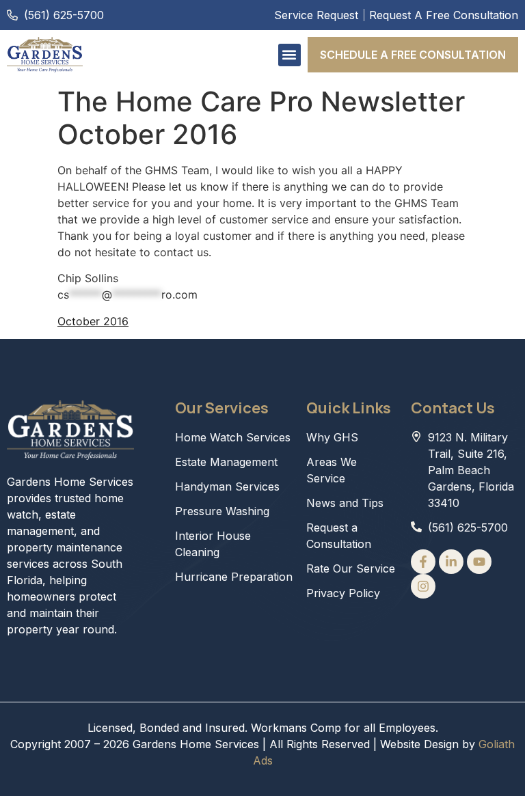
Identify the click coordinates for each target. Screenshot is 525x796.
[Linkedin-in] (451, 561)
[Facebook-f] (423, 561)
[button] (289, 55)
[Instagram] (423, 586)
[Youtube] (479, 561)
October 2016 (93, 321)
